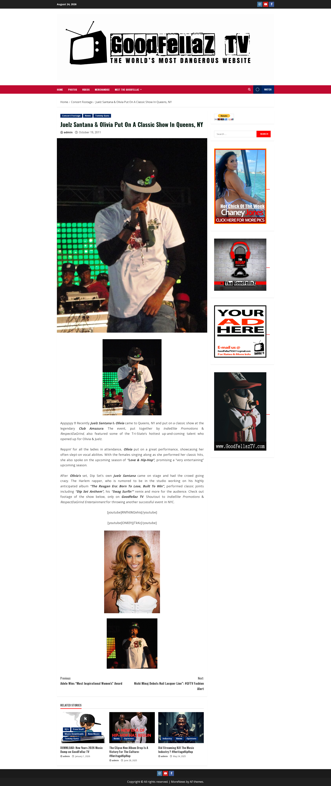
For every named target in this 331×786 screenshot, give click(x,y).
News (88, 115)
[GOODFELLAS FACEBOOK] (271, 4)
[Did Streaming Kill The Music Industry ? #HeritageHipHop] (181, 727)
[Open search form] (249, 89)
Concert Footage (71, 115)
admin (68, 132)
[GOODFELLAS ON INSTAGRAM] (259, 4)
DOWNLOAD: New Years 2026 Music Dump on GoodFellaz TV (81, 750)
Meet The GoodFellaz (127, 89)
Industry (167, 738)
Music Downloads (74, 733)
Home (60, 89)
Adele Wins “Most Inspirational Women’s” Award (91, 681)
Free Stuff (78, 729)
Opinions (129, 738)
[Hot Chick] (242, 187)
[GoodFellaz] (242, 412)
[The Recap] (242, 266)
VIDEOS (86, 89)
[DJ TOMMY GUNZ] (265, 4)
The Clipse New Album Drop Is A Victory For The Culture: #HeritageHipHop (128, 752)
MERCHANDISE (102, 89)
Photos (72, 89)
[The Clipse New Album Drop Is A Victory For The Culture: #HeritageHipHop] (132, 727)
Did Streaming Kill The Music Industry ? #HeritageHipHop (176, 750)
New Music (94, 733)
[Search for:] (235, 134)
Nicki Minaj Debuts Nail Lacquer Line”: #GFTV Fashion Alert (169, 683)
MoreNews (178, 782)
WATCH (268, 89)
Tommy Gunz (102, 115)
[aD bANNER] (242, 333)
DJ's (67, 729)
